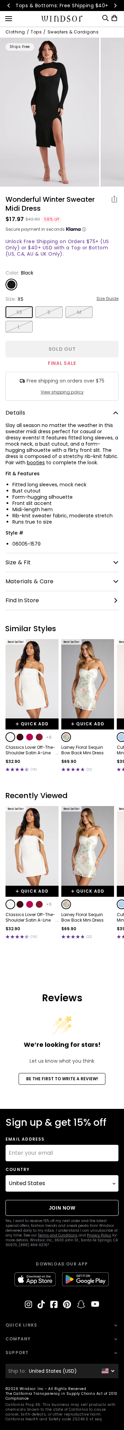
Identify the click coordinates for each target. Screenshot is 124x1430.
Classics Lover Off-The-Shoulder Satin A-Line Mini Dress (30, 750)
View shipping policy (62, 392)
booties (36, 462)
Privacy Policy (99, 1235)
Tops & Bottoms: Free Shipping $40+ (62, 5)
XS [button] (19, 312)
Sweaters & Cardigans (73, 32)
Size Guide (107, 298)
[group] (49, 112)
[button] (10, 737)
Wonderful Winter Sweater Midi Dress (50, 204)
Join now (62, 1208)
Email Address (25, 1139)
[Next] (115, 5)
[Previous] (9, 5)
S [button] (49, 312)
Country (18, 1169)
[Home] (62, 18)
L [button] (19, 326)
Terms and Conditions (58, 1235)
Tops (36, 32)
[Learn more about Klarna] (84, 229)
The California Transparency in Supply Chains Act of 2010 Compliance (61, 1396)
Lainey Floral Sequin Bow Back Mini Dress (82, 750)
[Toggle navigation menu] (8, 17)
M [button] (79, 312)
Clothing (15, 32)
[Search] (105, 18)
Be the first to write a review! (62, 1079)
